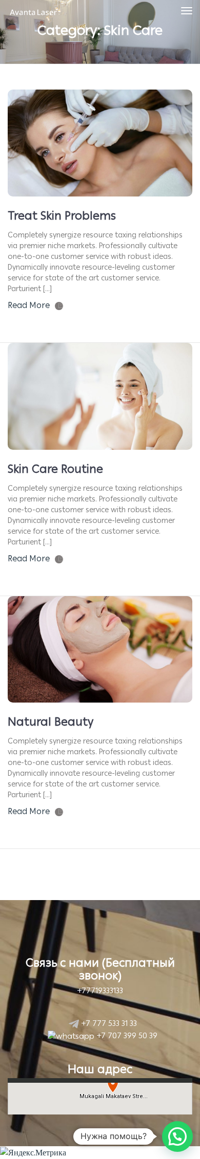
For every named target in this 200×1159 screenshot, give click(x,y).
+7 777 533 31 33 (108, 1023)
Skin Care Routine (55, 469)
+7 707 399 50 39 (125, 1035)
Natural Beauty (50, 722)
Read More (29, 305)
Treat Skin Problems (62, 216)
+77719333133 (100, 990)
